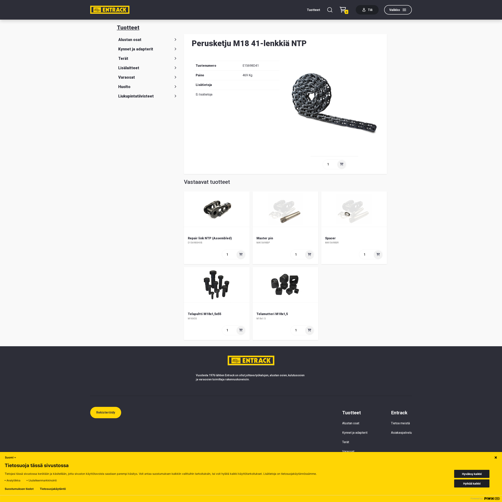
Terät (123, 58)
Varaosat (126, 77)
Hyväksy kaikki (472, 474)
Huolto (124, 86)
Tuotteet (313, 10)
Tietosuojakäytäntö (53, 488)
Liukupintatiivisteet (136, 96)
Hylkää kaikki (472, 483)
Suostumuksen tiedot (19, 488)
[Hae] (330, 10)
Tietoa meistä (400, 423)
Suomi (9, 457)
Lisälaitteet (128, 68)
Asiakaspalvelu (401, 433)
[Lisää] (341, 164)
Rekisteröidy (105, 412)
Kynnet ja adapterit (135, 49)
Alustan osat (129, 39)
